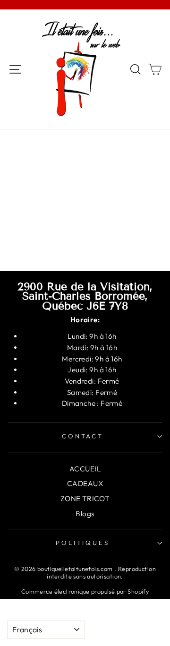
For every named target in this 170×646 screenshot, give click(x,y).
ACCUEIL (85, 468)
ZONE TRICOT (85, 498)
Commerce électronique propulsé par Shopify (85, 591)
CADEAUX (85, 483)
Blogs (85, 513)
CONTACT (83, 436)
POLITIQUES (83, 542)
